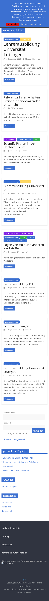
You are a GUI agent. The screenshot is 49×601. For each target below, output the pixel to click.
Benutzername (9, 412)
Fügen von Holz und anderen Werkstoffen (24, 246)
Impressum (6, 502)
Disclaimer (6, 506)
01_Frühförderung (12, 233)
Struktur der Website (11, 528)
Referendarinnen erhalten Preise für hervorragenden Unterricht (22, 101)
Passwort (7, 423)
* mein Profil (7, 466)
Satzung (5, 536)
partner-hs (26, 39)
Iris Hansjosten (30, 288)
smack (24, 151)
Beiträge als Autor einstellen (14, 552)
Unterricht (21, 240)
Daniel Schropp (30, 193)
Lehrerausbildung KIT (18, 284)
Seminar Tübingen (16, 326)
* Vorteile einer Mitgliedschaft (15, 470)
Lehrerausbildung (11, 39)
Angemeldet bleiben (17, 433)
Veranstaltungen (9, 486)
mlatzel (28, 375)
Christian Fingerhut (32, 59)
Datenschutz (7, 511)
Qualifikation (9, 240)
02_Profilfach (27, 233)
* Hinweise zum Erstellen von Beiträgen (19, 462)
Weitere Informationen (31, 24)
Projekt (31, 237)
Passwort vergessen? (14, 439)
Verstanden (13, 24)
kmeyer (22, 108)
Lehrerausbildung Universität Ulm (24, 187)
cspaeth (28, 330)
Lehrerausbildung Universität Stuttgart (24, 370)
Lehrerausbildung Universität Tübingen (22, 49)
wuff (26, 252)
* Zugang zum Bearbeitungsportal (17, 458)
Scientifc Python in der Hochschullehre (19, 145)
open (36, 139)
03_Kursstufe (10, 139)
